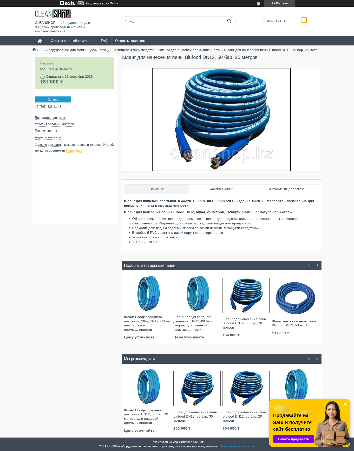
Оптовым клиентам (130, 41)
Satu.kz (198, 442)
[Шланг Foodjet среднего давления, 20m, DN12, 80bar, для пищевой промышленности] (147, 293)
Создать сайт (95, 3)
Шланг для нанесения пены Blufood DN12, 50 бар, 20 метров (245, 323)
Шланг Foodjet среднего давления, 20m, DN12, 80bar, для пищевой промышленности (147, 323)
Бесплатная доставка (50, 118)
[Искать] (229, 21)
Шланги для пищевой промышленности (189, 50)
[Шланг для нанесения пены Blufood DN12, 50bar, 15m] (295, 297)
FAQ (104, 41)
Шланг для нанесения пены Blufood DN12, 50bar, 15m (294, 323)
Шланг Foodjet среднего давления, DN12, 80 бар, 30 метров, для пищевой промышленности (195, 323)
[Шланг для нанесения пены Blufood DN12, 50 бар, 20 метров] (246, 295)
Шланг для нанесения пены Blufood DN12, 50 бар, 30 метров (195, 416)
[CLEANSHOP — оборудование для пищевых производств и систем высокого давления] (53, 13)
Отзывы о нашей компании (72, 41)
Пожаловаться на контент (238, 446)
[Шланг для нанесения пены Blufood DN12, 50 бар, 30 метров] (197, 388)
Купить (53, 99)
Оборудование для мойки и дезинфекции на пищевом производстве (100, 50)
